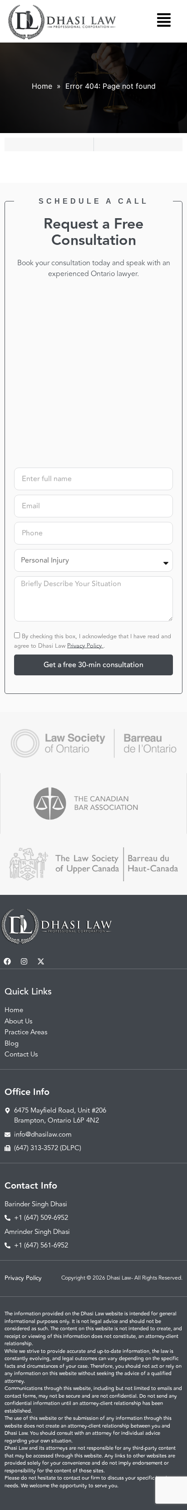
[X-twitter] (41, 961)
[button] (164, 21)
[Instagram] (24, 961)
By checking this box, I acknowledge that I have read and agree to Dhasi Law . (92, 640)
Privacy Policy (85, 645)
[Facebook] (7, 961)
